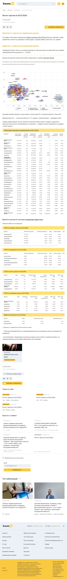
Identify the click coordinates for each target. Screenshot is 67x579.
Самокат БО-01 (7, 304)
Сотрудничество (50, 533)
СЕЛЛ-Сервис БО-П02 (8, 281)
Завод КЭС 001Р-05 (7, 323)
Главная (3, 10)
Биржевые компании (8, 551)
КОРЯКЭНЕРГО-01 (7, 192)
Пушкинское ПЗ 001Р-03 (7, 143)
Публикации (10, 10)
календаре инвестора (34, 220)
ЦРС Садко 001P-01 (8, 184)
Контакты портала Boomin (52, 536)
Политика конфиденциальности (54, 540)
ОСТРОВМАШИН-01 (8, 182)
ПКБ (8, 22)
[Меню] (63, 3)
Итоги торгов (17, 10)
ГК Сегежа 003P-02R (8, 236)
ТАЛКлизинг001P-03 (8, 166)
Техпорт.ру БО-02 (7, 264)
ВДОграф (12, 22)
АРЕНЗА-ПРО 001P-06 (8, 197)
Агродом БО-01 (7, 164)
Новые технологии (46, 451)
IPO (3, 514)
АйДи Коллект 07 (7, 145)
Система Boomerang (29, 544)
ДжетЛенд (7, 514)
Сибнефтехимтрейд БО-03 (8, 140)
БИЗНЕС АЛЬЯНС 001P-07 (7, 173)
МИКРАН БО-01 (7, 310)
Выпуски (26, 548)
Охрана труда (49, 548)
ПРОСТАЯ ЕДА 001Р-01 (8, 162)
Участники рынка (28, 536)
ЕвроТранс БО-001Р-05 (8, 203)
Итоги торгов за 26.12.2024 (43, 437)
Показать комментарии (13, 374)
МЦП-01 (5, 168)
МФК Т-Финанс (7, 238)
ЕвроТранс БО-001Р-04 (8, 201)
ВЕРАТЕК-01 (6, 199)
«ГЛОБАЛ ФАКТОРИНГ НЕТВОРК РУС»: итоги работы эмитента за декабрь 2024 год (46, 425)
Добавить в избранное (56, 27)
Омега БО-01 (6, 155)
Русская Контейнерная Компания (10, 258)
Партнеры (26, 551)
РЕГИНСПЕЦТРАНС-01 (8, 170)
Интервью (5, 450)
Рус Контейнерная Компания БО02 (10, 262)
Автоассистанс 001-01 (8, 190)
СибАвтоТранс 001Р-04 (7, 208)
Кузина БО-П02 (7, 260)
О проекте (27, 555)
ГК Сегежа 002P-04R (8, 283)
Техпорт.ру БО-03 (7, 256)
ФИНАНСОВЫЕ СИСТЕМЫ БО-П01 (7, 157)
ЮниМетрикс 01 (7, 306)
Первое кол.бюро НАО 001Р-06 (36, 37)
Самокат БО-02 (7, 175)
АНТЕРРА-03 (6, 210)
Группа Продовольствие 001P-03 (8, 301)
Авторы (4, 540)
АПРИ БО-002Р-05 (7, 205)
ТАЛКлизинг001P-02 (8, 150)
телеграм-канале (48, 58)
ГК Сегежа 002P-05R (8, 240)
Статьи (4, 544)
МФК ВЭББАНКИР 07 (8, 160)
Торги (3, 22)
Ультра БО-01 (6, 308)
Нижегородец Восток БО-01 (8, 148)
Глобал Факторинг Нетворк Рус (15, 450)
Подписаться (17, 470)
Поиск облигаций (28, 540)
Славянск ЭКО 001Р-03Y (6, 286)
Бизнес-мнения (6, 536)
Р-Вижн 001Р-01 (7, 186)
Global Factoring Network (8, 451)
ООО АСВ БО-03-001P (8, 188)
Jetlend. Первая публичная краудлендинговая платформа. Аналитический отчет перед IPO (15, 425)
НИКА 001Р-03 (7, 321)
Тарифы (47, 544)
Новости (4, 533)
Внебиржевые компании (9, 555)
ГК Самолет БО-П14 (8, 234)
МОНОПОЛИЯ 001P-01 (8, 180)
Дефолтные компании (30, 533)
